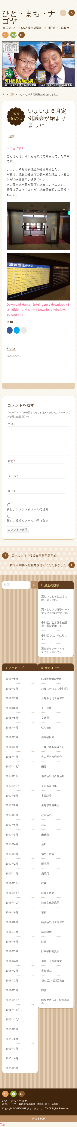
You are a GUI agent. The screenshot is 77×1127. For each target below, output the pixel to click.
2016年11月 (13, 893)
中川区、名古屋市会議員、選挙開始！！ (54, 624)
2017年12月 (13, 766)
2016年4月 (12, 961)
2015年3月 (12, 1068)
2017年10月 (13, 786)
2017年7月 (12, 815)
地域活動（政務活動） (54, 776)
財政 (43, 941)
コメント (13, 424)
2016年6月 (12, 941)
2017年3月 (12, 854)
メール (13, 476)
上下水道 (46, 708)
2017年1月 (12, 873)
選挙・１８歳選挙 (51, 961)
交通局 (45, 717)
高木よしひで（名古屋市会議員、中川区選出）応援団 (30, 1104)
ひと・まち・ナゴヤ (14, 1100)
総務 (43, 883)
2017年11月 (13, 776)
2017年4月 (12, 844)
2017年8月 (12, 805)
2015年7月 (12, 1048)
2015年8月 (12, 1039)
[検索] (63, 13)
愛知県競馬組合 (50, 805)
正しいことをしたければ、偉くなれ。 (54, 598)
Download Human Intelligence (28, 304)
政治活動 (46, 815)
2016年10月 (13, 902)
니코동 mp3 (15, 148)
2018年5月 (12, 717)
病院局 (45, 873)
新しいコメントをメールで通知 (28, 509)
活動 (11, 136)
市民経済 (46, 795)
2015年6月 (12, 1058)
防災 (43, 990)
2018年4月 (12, 727)
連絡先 (21, 35)
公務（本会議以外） (52, 747)
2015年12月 (13, 1000)
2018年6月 (12, 708)
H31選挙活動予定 (51, 678)
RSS (5, 35)
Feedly (13, 35)
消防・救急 (47, 854)
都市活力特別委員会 (52, 980)
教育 (43, 824)
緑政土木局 (47, 893)
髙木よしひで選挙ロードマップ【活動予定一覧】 (55, 611)
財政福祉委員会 (50, 951)
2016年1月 (12, 990)
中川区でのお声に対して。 (54, 637)
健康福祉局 (47, 737)
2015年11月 (13, 1009)
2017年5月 (12, 834)
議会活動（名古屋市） (54, 922)
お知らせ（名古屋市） (54, 698)
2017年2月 (12, 863)
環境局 (45, 863)
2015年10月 (13, 1019)
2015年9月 (12, 1029)
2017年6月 (12, 824)
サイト (12, 491)
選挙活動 (46, 970)
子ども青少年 (49, 786)
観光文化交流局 (50, 902)
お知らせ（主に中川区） (55, 688)
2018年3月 (12, 737)
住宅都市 (46, 727)
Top (2, 1124)
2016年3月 (12, 970)
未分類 (45, 834)
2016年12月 (13, 883)
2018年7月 (12, 698)
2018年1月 (12, 756)
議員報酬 (46, 932)
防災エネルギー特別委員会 (55, 1001)
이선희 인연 (29, 310)
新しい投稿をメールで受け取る (28, 521)
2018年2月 (12, 747)
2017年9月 (12, 795)
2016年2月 (12, 980)
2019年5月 (12, 678)
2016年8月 (12, 922)
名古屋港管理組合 (51, 756)
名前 (11, 461)
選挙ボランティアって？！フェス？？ (52, 650)
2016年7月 (12, 932)
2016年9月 (12, 912)
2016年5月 (12, 951)
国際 (43, 766)
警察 (43, 912)
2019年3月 (12, 688)
